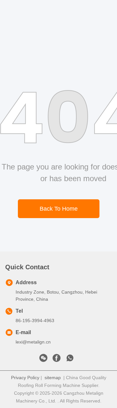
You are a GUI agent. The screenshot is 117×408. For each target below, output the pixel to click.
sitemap (53, 377)
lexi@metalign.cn (33, 341)
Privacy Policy (25, 377)
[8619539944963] (69, 359)
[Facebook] (56, 359)
